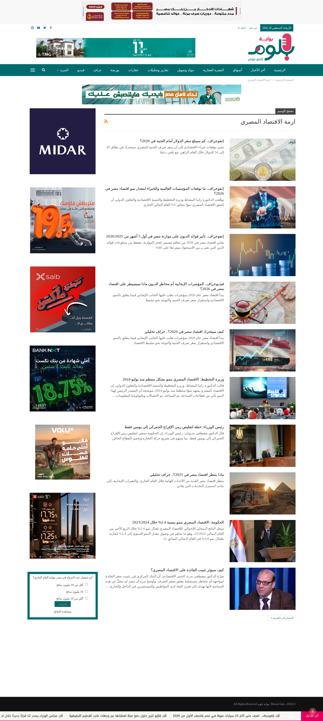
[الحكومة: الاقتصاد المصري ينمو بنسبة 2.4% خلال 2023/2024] (263, 541)
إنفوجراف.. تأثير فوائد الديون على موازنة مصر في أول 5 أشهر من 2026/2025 (165, 236)
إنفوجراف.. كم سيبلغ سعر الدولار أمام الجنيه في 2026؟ (182, 141)
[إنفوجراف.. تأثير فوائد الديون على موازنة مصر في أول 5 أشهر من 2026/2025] (263, 255)
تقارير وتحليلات (158, 70)
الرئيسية (279, 70)
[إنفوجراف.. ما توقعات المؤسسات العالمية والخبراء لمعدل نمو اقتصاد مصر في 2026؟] (263, 207)
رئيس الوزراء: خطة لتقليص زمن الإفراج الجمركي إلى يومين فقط (174, 427)
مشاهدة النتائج (62, 611)
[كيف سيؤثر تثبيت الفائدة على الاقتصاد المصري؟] (263, 589)
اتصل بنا (242, 27)
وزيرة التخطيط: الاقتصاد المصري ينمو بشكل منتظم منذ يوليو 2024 (173, 379)
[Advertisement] (161, 661)
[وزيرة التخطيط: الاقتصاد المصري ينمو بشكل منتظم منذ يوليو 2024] (263, 398)
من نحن (253, 27)
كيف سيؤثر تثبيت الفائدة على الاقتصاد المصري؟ (187, 570)
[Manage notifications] (312, 711)
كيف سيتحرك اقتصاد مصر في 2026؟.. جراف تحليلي (184, 332)
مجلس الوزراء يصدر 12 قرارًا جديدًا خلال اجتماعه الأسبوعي (71, 716)
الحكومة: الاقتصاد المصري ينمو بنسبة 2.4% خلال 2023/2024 (178, 522)
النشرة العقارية (213, 70)
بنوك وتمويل (185, 70)
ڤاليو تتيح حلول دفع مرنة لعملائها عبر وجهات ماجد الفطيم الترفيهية (168, 716)
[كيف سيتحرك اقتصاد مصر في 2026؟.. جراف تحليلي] (263, 350)
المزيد (64, 70)
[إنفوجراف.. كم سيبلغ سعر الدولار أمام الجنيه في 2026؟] (263, 160)
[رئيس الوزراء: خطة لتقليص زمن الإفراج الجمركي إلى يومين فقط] (263, 446)
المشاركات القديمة (282, 618)
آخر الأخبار (258, 70)
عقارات (133, 70)
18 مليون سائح (74, 591)
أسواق (237, 70)
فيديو (80, 70)
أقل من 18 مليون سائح (69, 585)
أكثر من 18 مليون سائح (69, 598)
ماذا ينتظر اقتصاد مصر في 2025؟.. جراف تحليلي (187, 475)
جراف (97, 70)
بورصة (115, 70)
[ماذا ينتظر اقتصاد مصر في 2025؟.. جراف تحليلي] (263, 493)
